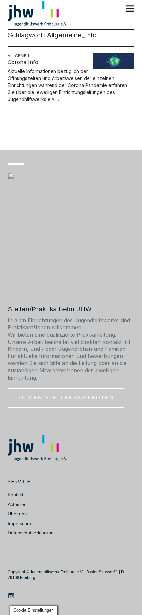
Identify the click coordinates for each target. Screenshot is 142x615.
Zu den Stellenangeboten (66, 397)
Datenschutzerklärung (30, 532)
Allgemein (19, 56)
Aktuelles (17, 504)
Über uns (17, 513)
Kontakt (15, 494)
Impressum (19, 523)
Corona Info (23, 62)
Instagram (12, 595)
